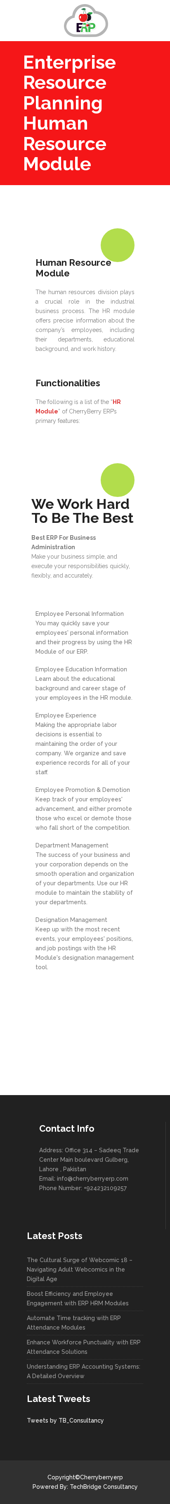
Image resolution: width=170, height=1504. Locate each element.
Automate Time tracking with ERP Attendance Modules (74, 1323)
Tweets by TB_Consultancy (65, 1420)
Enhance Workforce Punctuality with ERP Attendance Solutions (84, 1347)
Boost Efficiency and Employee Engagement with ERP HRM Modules (78, 1298)
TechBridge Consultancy (104, 1486)
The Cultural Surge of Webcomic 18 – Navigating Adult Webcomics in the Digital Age (79, 1269)
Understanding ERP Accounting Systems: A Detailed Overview (83, 1371)
